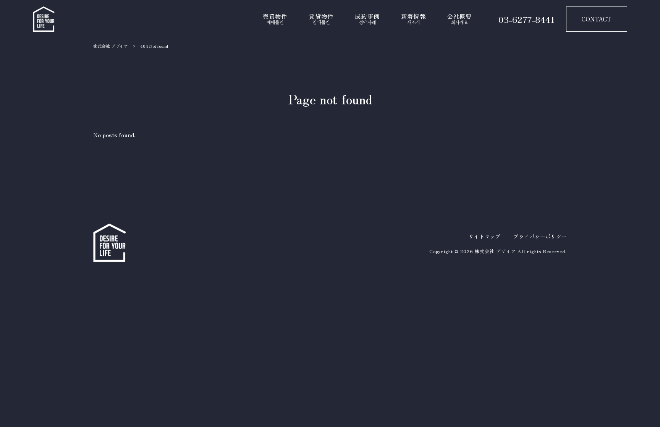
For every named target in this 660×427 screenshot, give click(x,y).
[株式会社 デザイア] (44, 19)
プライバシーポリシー (540, 236)
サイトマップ (484, 236)
